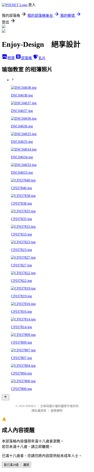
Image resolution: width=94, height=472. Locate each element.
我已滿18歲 (11, 465)
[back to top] (5, 397)
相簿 (11, 58)
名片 (42, 58)
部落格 (27, 58)
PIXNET (31, 406)
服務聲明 (57, 410)
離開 (26, 465)
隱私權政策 (38, 410)
